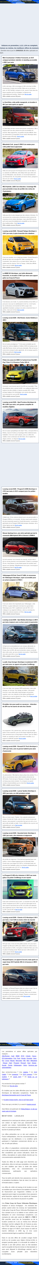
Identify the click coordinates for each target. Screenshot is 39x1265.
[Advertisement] (19, 23)
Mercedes (19, 1060)
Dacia (34, 1056)
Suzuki (4, 1065)
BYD (22, 1056)
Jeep (34, 1058)
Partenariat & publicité (25, 1262)
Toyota (10, 1065)
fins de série (14, 1086)
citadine (25, 1072)
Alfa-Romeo (6, 1056)
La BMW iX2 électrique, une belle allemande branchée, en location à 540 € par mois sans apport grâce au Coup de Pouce (20, 276)
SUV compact (27, 1074)
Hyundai (29, 1058)
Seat (28, 1063)
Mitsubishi (34, 1060)
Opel (10, 1063)
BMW (17, 1056)
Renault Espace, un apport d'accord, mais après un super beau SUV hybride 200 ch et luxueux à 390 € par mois (20, 962)
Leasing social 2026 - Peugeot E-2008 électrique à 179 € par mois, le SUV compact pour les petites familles (20, 491)
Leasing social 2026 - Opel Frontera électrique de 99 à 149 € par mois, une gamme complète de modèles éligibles (19, 404)
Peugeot (16, 1063)
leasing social (31, 1104)
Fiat (15, 1058)
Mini (28, 1060)
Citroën (28, 1056)
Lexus (7, 1060)
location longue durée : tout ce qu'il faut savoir (18, 1099)
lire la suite (28, 94)
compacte (15, 1074)
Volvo (25, 1065)
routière (4, 1077)
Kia (3, 1060)
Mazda (12, 1060)
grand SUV (17, 1077)
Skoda (34, 1063)
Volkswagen (18, 1065)
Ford (18, 1058)
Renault (23, 1063)
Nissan (5, 1063)
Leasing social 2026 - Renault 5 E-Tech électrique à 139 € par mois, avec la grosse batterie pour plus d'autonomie (20, 749)
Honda (23, 1058)
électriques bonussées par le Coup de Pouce (16, 1095)
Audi (12, 1056)
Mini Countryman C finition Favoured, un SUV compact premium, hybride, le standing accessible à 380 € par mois (20, 60)
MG (24, 1060)
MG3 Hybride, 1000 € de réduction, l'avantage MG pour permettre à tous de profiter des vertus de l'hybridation (19, 189)
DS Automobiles (7, 1058)
